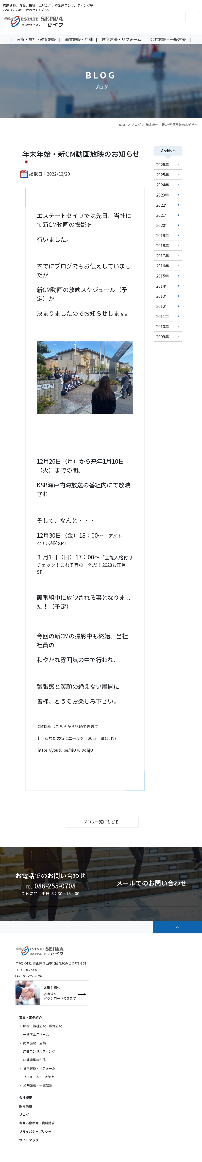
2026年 (162, 164)
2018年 (162, 245)
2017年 (162, 255)
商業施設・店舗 (79, 39)
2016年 (162, 266)
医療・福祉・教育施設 (36, 39)
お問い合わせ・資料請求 (37, 1123)
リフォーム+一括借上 (38, 1076)
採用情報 (25, 1106)
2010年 (162, 326)
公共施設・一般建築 (168, 39)
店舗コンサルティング (39, 1051)
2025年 (162, 174)
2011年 (162, 316)
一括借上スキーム (36, 1034)
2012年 (162, 306)
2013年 (162, 296)
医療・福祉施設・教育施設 (42, 1026)
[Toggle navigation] (192, 17)
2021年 (162, 215)
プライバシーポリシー (35, 1131)
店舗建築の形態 (34, 1059)
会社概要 (25, 1097)
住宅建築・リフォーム (121, 39)
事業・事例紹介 (30, 1017)
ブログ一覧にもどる (101, 822)
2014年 (162, 286)
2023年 (162, 195)
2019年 (162, 235)
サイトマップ (29, 1140)
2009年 (162, 336)
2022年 (162, 205)
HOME (122, 124)
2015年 (162, 276)
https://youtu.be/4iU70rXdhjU (65, 750)
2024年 (162, 185)
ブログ (136, 124)
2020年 (162, 225)
